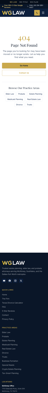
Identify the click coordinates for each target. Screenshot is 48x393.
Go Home (24, 65)
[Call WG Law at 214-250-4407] (37, 13)
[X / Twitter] (21, 281)
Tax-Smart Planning (10, 373)
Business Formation (10, 361)
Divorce (19, 104)
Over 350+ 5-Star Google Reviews (13, 6)
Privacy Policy (8, 319)
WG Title (23, 2)
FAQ (4, 307)
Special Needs (8, 365)
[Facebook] (10, 281)
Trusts (29, 104)
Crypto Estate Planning (11, 369)
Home (4, 294)
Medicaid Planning (15, 99)
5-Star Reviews (8, 311)
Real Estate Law (34, 99)
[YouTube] (4, 281)
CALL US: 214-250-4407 (36, 6)
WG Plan (34, 2)
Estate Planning (35, 94)
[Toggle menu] (43, 13)
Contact (5, 315)
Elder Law (10, 94)
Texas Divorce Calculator (12, 303)
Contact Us (24, 73)
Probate (21, 94)
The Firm (5, 299)
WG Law (13, 2)
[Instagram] (15, 281)
